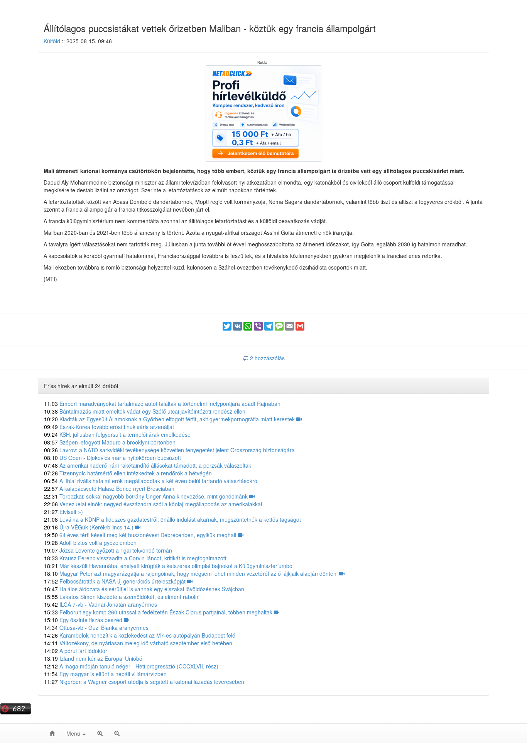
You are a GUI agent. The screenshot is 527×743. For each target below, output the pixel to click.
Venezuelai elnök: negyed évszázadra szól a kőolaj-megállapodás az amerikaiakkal (153, 504)
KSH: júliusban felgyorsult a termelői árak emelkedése (117, 434)
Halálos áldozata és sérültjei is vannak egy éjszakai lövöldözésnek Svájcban (144, 589)
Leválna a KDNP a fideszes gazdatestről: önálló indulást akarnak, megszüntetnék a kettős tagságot (172, 519)
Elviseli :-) (63, 512)
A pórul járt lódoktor (75, 651)
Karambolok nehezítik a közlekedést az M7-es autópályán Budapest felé (139, 635)
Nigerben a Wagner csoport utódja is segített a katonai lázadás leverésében (144, 681)
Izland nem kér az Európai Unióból (94, 658)
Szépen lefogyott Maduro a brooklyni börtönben (110, 442)
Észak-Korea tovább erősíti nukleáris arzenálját (109, 427)
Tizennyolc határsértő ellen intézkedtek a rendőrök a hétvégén (128, 473)
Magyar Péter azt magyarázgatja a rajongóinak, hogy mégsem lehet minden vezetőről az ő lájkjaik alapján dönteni (191, 573)
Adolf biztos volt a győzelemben (90, 542)
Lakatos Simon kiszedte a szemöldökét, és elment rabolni (121, 597)
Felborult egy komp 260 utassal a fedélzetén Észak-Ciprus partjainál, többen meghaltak (159, 612)
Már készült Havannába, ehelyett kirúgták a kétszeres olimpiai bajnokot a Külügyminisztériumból (169, 566)
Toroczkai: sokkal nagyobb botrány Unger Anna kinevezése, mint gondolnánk (146, 496)
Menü (74, 733)
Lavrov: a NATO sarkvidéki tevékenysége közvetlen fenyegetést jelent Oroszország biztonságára (169, 450)
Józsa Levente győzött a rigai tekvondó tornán (108, 550)
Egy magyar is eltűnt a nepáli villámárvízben (105, 674)
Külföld (52, 41)
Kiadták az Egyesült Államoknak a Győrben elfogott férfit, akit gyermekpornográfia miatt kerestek (170, 419)
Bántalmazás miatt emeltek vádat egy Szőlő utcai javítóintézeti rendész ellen (144, 411)
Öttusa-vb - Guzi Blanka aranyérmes (96, 627)
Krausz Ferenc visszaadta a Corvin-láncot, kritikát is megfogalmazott (135, 558)
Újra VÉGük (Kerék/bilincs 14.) (89, 527)
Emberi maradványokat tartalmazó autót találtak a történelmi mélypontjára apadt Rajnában (162, 403)
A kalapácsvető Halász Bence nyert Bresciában (109, 488)
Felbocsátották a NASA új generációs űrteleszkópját (115, 581)
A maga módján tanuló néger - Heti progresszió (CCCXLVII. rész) (131, 666)
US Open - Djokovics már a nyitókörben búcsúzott (112, 457)
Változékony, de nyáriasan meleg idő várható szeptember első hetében (138, 643)
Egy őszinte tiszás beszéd (84, 620)
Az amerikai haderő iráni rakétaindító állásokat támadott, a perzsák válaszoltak (147, 465)
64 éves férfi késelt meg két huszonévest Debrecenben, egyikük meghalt (141, 535)
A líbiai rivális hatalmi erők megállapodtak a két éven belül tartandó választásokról (151, 481)
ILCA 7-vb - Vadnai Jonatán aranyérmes (100, 604)
